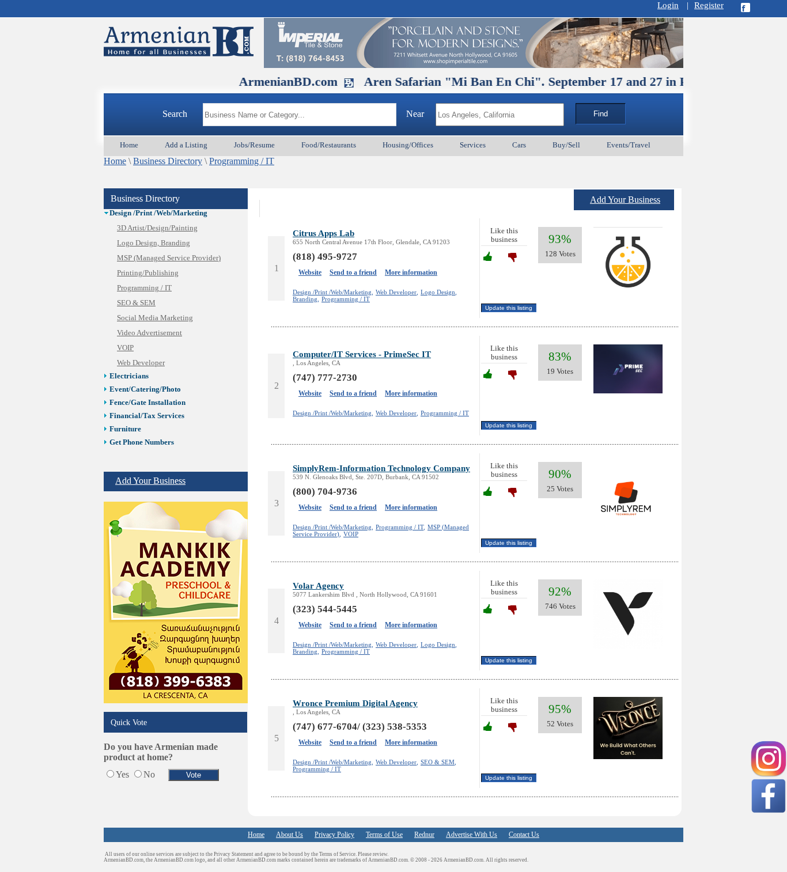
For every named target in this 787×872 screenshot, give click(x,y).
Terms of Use (384, 835)
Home (115, 161)
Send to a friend (353, 272)
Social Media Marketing (155, 318)
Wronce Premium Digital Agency (355, 703)
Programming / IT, (400, 527)
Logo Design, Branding (153, 243)
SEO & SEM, (438, 762)
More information (411, 272)
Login (668, 5)
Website (309, 272)
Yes (122, 774)
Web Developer (141, 363)
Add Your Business (150, 481)
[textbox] (299, 114)
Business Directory (167, 161)
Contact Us (524, 835)
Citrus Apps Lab (323, 233)
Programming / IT (241, 161)
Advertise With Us (471, 835)
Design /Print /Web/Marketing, (333, 292)
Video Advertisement (149, 333)
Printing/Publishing (148, 273)
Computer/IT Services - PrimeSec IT (362, 354)
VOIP (125, 348)
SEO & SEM (136, 303)
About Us (289, 835)
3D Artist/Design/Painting (157, 228)
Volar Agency (318, 585)
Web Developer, (397, 292)
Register (709, 5)
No (149, 774)
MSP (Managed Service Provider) (169, 258)
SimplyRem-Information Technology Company (381, 468)
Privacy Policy (334, 835)
